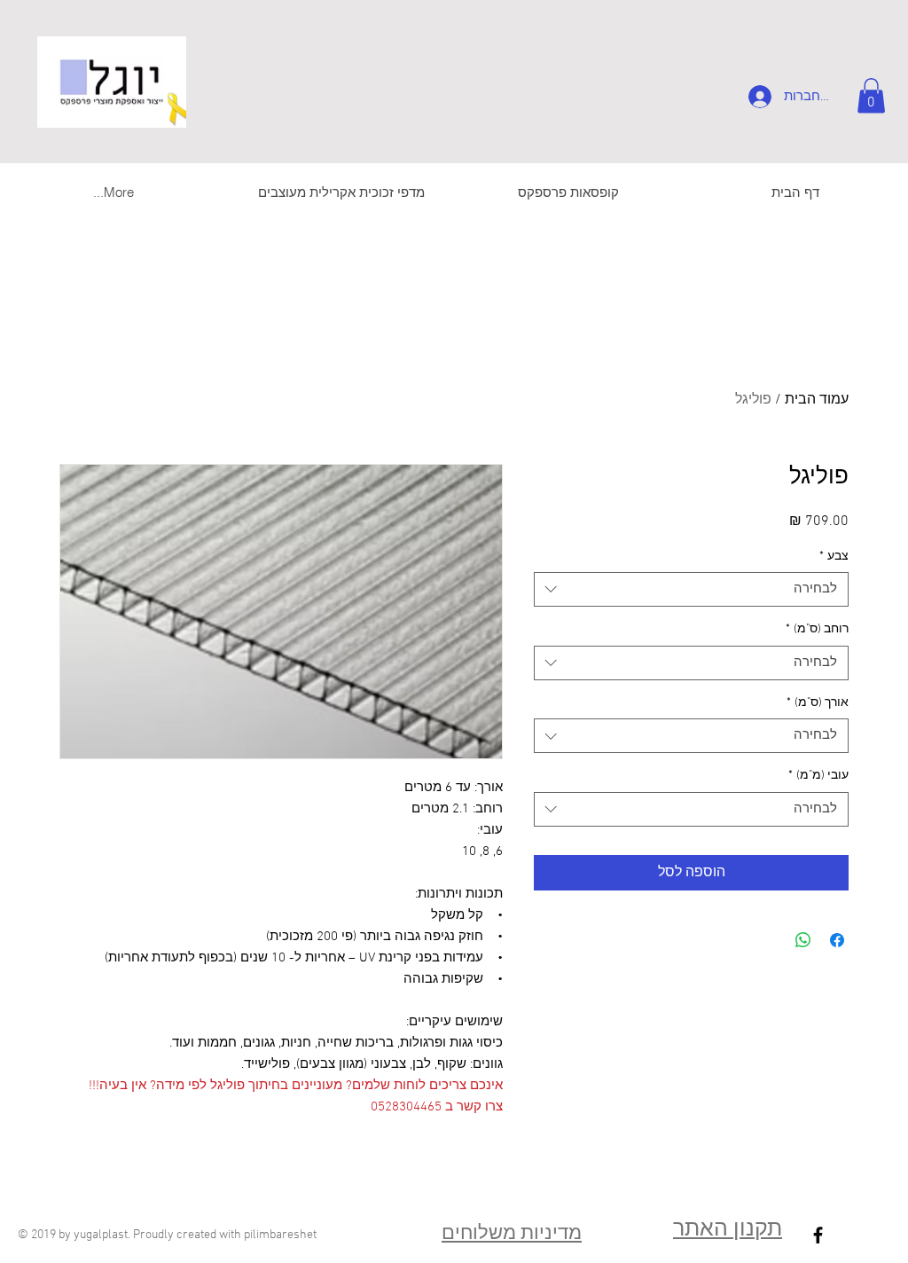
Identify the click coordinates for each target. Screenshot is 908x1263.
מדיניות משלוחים (512, 1234)
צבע (834, 556)
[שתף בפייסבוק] (837, 940)
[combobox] (691, 589)
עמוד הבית (817, 400)
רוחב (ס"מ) (817, 629)
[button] (871, 95)
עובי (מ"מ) (818, 775)
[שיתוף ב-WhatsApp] (803, 940)
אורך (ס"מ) (818, 702)
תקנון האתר (727, 1230)
